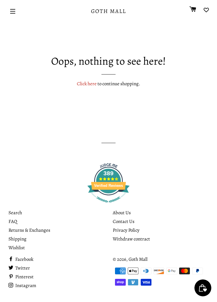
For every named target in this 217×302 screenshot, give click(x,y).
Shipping (17, 239)
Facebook (23, 259)
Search (15, 212)
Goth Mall (108, 11)
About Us (122, 212)
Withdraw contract (131, 239)
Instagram (25, 285)
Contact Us (123, 221)
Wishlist (16, 247)
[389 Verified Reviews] (108, 205)
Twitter (22, 268)
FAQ (12, 221)
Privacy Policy (126, 230)
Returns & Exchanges (29, 230)
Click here (87, 83)
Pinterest (24, 276)
